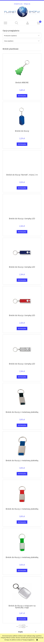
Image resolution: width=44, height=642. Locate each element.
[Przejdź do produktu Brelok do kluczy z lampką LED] (22, 206)
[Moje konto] (27, 23)
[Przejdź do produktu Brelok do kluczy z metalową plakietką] (22, 398)
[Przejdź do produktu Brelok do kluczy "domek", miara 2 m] (22, 162)
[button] (5, 23)
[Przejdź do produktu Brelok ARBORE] (22, 68)
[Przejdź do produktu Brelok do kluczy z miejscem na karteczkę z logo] (22, 591)
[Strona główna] (22, 11)
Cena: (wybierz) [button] (8, 41)
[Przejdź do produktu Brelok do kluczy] (22, 117)
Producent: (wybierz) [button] (10, 36)
